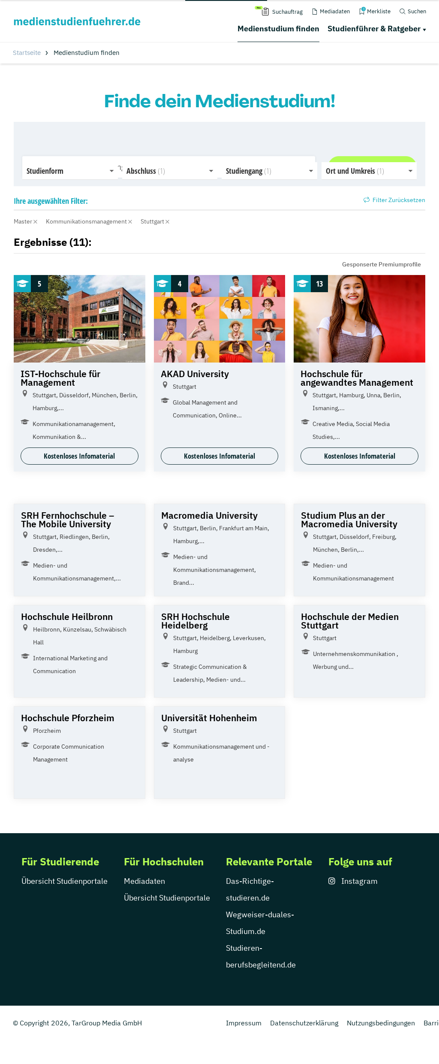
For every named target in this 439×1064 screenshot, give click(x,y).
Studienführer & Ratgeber (374, 28)
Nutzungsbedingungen (381, 1023)
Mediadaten (144, 881)
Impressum (244, 1023)
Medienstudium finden (278, 28)
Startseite (27, 52)
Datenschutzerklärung (304, 1023)
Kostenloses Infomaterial (79, 456)
